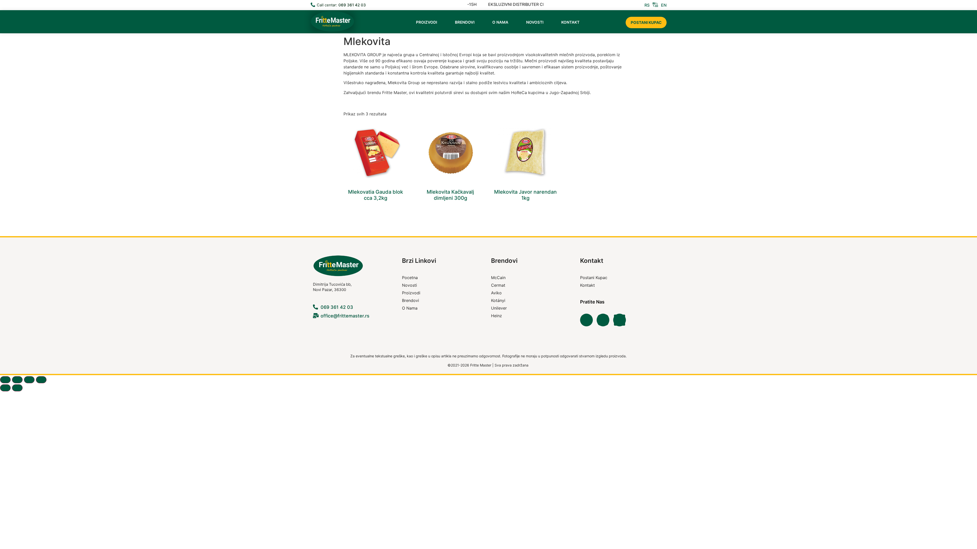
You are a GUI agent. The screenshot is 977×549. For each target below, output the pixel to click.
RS (647, 5)
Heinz (496, 315)
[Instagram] (603, 320)
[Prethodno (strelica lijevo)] (5, 387)
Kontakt (570, 22)
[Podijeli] (29, 379)
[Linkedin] (619, 320)
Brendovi (465, 22)
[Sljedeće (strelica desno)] (17, 387)
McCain (498, 277)
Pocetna (410, 277)
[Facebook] (586, 320)
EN (664, 5)
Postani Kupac (646, 22)
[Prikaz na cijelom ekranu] (17, 379)
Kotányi (498, 300)
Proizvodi (426, 22)
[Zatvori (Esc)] (41, 379)
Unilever (499, 308)
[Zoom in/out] (5, 379)
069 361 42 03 (352, 5)
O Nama (500, 22)
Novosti (534, 22)
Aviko (496, 292)
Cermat (498, 285)
